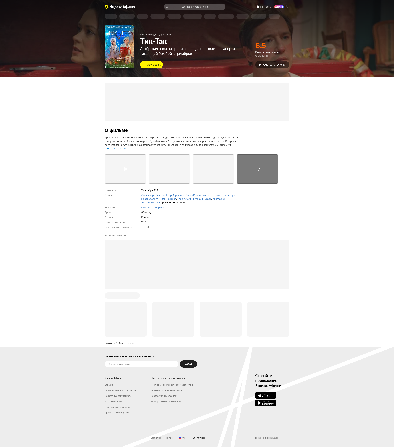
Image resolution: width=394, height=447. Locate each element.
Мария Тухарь (203, 198)
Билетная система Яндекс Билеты (168, 344)
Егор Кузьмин (185, 198)
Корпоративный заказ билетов (166, 355)
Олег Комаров (168, 198)
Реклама (169, 391)
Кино (121, 296)
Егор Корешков (175, 195)
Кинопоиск (120, 235)
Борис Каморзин (217, 195)
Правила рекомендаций (117, 366)
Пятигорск (110, 296)
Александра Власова (153, 195)
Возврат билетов (113, 355)
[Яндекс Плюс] (279, 6)
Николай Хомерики (152, 207)
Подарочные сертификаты (118, 349)
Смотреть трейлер (274, 64)
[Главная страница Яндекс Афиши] (107, 7)
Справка (109, 338)
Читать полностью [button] (115, 148)
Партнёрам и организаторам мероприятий (172, 338)
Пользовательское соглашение (120, 344)
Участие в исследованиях (117, 360)
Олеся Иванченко (195, 195)
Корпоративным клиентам (164, 349)
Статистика (156, 391)
